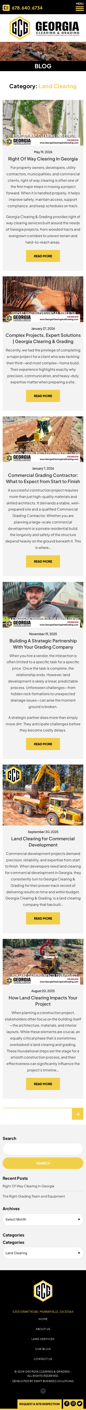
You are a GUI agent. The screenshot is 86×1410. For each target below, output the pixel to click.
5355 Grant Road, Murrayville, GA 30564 (43, 1311)
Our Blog (43, 1349)
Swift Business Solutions (54, 1381)
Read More (43, 256)
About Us (43, 1329)
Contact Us (43, 1359)
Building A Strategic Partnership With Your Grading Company (43, 643)
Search (9, 1138)
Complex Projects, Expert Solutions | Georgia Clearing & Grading (43, 338)
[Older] (77, 1114)
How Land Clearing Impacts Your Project (43, 1000)
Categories (13, 1242)
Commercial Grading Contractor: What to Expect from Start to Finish (43, 478)
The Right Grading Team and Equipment (34, 1196)
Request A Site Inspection (39, 1404)
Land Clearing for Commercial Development (43, 841)
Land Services (43, 1339)
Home (43, 1319)
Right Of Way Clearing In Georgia (43, 158)
